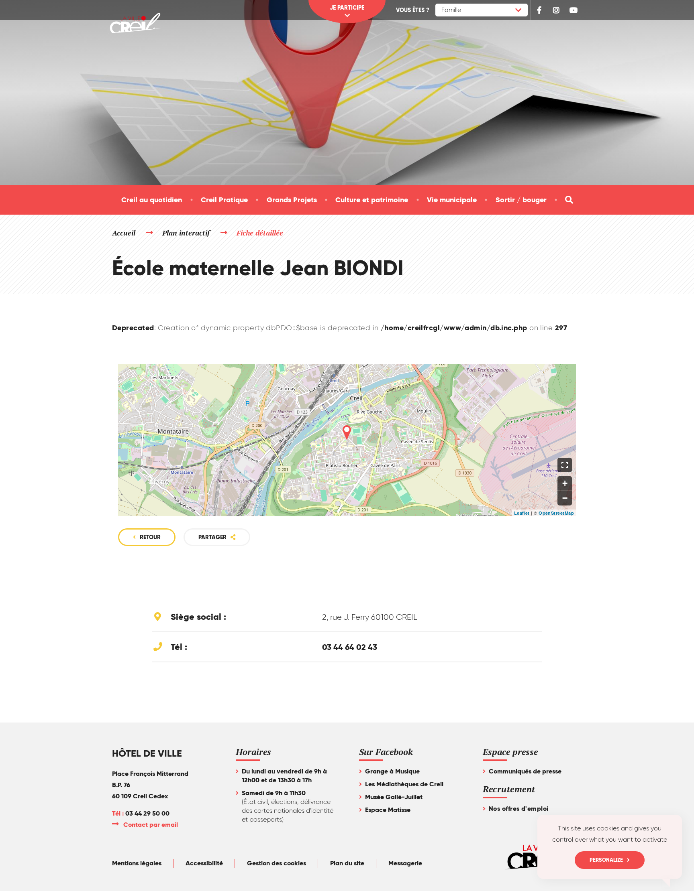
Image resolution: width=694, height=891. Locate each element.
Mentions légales (136, 863)
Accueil (123, 232)
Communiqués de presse (525, 771)
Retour (150, 537)
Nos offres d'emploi (519, 808)
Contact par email (151, 824)
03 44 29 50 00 (147, 813)
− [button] (564, 498)
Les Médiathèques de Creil (404, 784)
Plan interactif (186, 232)
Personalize (606, 859)
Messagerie (405, 863)
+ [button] (564, 483)
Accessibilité (204, 863)
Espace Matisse (387, 810)
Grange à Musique (392, 771)
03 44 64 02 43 (349, 647)
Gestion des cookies (276, 863)
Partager (212, 537)
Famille (451, 10)
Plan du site (347, 863)
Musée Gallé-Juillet (394, 797)
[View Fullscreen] (564, 465)
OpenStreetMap (556, 513)
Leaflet (522, 513)
